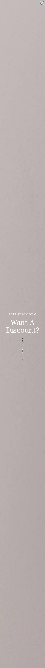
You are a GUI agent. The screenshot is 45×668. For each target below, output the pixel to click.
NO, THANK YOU (22, 347)
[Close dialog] (42, 3)
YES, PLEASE (22, 340)
